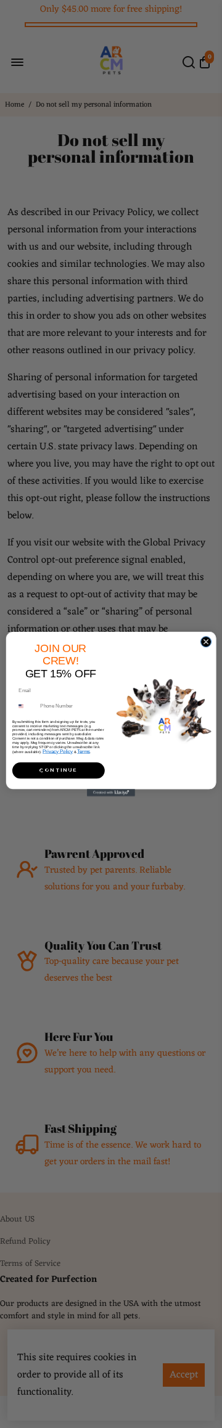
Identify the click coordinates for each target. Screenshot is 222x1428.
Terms (83, 751)
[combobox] (26, 705)
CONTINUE (58, 770)
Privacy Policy (58, 751)
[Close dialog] (205, 642)
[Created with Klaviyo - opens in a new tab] (111, 792)
